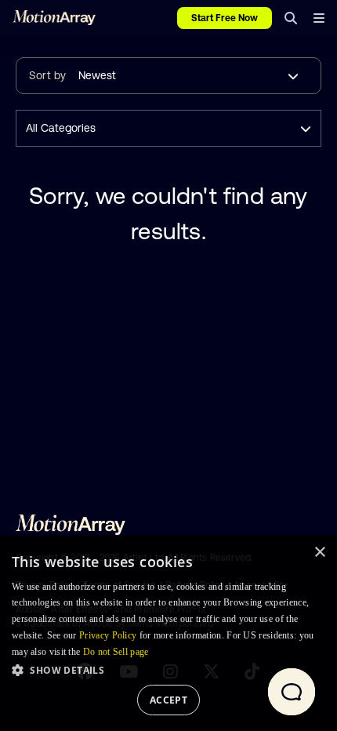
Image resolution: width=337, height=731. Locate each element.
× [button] (319, 552)
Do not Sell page (116, 651)
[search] (290, 18)
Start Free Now (224, 18)
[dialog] (168, 633)
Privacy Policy (107, 635)
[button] (168, 669)
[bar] (318, 18)
